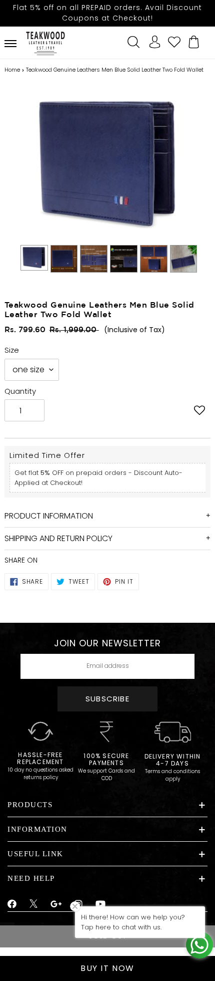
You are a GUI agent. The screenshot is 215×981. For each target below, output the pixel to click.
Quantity (20, 391)
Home (12, 70)
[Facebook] (12, 904)
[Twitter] (34, 905)
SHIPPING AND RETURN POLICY (58, 538)
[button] (199, 411)
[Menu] (10, 43)
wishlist (174, 40)
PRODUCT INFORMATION (48, 516)
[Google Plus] (56, 904)
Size (11, 350)
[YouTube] (101, 904)
